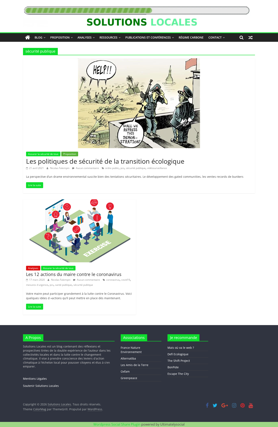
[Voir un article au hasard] (250, 37)
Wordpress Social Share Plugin (117, 424)
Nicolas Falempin (60, 168)
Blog (38, 37)
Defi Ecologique (177, 354)
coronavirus (113, 279)
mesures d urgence (37, 285)
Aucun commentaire (87, 168)
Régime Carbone (191, 37)
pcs (122, 168)
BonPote (173, 367)
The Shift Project (178, 361)
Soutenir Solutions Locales (41, 386)
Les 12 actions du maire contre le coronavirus (73, 274)
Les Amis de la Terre (134, 365)
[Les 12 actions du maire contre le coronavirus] (79, 202)
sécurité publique (136, 168)
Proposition (60, 37)
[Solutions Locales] (27, 37)
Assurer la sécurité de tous (43, 154)
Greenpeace (129, 378)
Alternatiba (128, 358)
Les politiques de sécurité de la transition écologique (105, 161)
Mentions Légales (35, 379)
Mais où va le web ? (180, 348)
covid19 (125, 279)
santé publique (63, 285)
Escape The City (178, 374)
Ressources (108, 37)
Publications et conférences (148, 37)
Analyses (85, 37)
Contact (215, 37)
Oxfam (125, 371)
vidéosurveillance (157, 168)
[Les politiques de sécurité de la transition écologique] (139, 60)
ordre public (112, 168)
